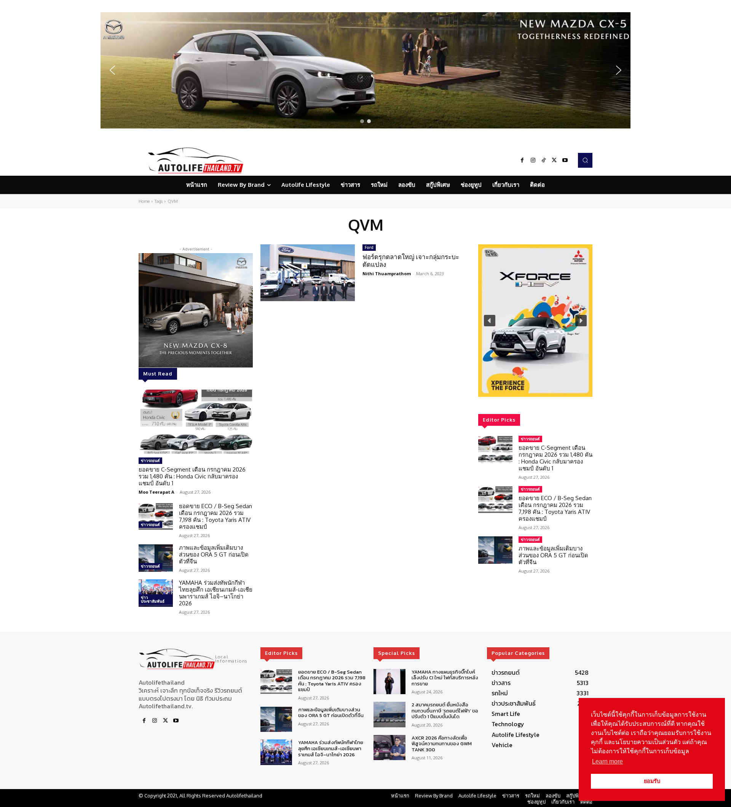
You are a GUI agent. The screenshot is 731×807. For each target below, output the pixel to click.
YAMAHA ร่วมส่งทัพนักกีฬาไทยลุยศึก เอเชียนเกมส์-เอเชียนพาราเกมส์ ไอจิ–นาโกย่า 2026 (215, 593)
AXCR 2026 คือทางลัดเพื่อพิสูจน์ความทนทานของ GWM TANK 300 (442, 743)
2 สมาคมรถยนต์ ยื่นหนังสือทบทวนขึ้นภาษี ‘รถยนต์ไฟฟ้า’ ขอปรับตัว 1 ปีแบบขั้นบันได (445, 710)
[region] (365, 70)
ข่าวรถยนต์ (150, 460)
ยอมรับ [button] (652, 781)
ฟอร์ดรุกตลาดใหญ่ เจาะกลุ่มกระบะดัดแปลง (410, 260)
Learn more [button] (607, 761)
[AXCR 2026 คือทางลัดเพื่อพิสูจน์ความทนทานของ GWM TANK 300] (389, 747)
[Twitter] (554, 160)
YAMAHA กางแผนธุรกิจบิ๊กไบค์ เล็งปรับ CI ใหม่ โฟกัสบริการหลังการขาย (445, 677)
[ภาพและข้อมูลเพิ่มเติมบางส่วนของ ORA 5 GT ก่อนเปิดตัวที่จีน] (156, 558)
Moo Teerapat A (156, 492)
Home (144, 201)
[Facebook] (522, 160)
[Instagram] (533, 160)
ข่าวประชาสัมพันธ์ (152, 599)
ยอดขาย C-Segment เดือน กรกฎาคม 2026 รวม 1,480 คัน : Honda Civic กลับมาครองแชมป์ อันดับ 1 (192, 476)
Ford (369, 247)
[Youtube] (565, 160)
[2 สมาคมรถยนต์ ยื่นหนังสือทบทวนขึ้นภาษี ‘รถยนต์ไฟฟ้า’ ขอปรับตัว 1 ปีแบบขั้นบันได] (389, 714)
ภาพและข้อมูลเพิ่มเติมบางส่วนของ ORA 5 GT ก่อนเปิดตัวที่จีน (214, 554)
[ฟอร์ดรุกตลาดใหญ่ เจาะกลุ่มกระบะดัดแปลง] (307, 272)
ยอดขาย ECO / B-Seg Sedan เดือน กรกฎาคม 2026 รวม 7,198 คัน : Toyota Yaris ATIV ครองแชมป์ (215, 516)
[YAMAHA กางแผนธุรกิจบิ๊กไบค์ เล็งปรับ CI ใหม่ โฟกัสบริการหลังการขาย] (389, 682)
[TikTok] (543, 160)
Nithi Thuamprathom (386, 273)
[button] (365, 70)
